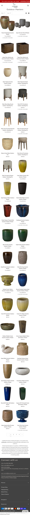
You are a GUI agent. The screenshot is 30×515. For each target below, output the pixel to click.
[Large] (7, 72)
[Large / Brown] (7, 48)
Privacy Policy (4, 487)
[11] (7, 235)
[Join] (27, 473)
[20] (7, 188)
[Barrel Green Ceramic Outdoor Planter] (7, 235)
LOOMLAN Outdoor (7, 510)
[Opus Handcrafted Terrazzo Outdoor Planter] (7, 416)
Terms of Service (10, 477)
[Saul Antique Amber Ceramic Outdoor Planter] (7, 371)
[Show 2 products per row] (28, 13)
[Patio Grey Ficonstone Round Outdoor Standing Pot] (7, 119)
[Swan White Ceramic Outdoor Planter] (7, 349)
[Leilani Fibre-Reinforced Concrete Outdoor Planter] (7, 48)
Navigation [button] (4, 499)
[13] (7, 257)
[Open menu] (3, 5)
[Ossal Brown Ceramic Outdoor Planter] (7, 257)
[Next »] (22, 434)
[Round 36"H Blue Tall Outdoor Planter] (7, 393)
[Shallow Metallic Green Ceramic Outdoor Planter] (7, 326)
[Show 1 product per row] (26, 13)
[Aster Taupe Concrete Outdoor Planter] (7, 72)
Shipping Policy (4, 489)
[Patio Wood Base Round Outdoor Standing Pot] (7, 94)
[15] (7, 210)
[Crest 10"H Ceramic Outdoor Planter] (7, 304)
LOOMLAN (3, 442)
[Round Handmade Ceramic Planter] (7, 23)
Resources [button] (4, 504)
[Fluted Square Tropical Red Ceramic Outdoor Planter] (7, 210)
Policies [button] (3, 482)
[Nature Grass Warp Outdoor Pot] (7, 143)
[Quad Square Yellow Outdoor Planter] (7, 188)
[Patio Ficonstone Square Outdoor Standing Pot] (7, 166)
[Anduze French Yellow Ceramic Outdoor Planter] (7, 279)
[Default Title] (7, 143)
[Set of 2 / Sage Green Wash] (7, 23)
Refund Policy (4, 491)
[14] (7, 279)
